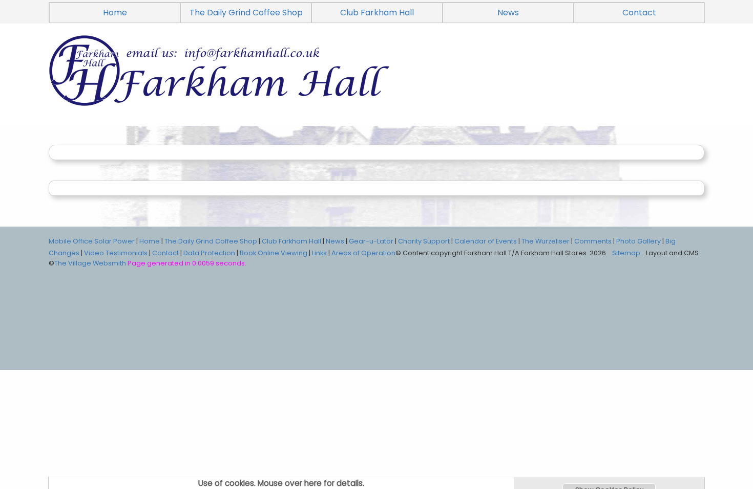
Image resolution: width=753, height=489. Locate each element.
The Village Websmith (90, 263)
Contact (639, 12)
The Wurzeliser (545, 241)
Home (115, 12)
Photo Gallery (638, 241)
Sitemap (626, 253)
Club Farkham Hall (377, 12)
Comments (593, 241)
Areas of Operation (363, 253)
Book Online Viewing (273, 253)
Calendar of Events (485, 241)
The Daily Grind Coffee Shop (246, 12)
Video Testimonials (116, 253)
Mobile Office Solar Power (92, 241)
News (508, 12)
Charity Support (424, 241)
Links (319, 253)
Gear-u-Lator (371, 241)
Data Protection (209, 253)
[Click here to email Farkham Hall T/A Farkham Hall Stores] (376, 82)
